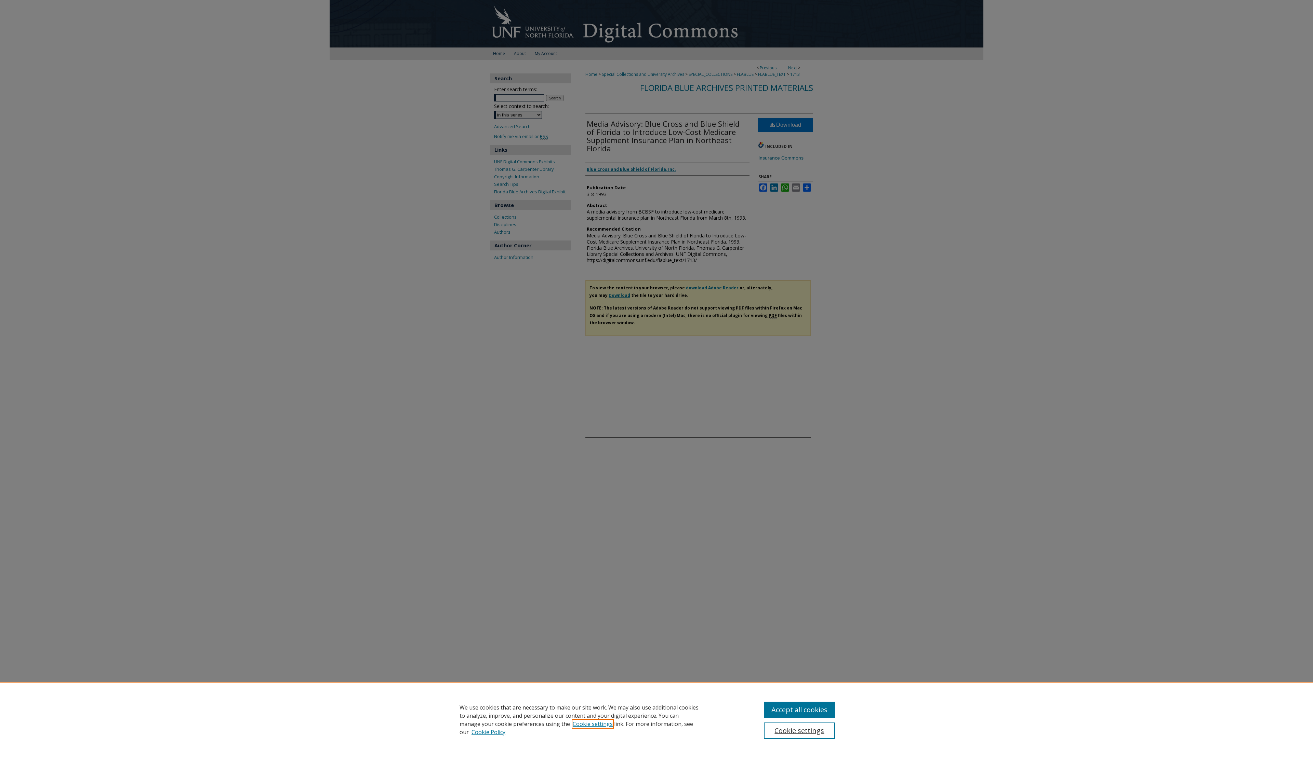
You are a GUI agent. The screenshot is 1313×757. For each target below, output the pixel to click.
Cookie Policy (488, 732)
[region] (656, 719)
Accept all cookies (799, 709)
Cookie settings (593, 724)
